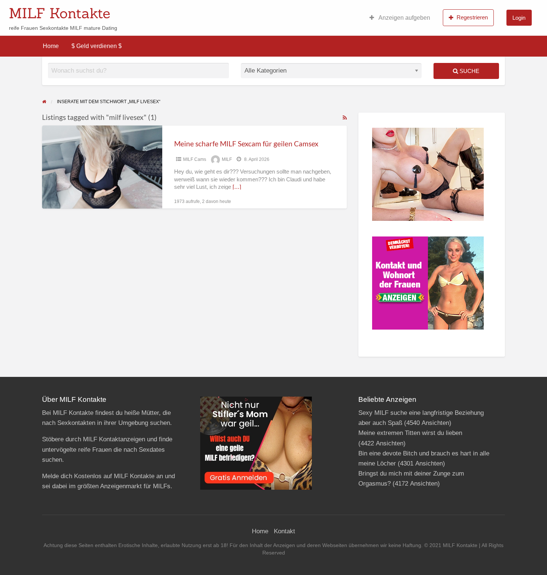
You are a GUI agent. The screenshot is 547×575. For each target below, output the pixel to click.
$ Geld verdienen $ (96, 46)
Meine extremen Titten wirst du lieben (410, 432)
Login (518, 18)
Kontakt (284, 531)
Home (51, 46)
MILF (227, 159)
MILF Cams (194, 159)
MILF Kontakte (59, 13)
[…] (237, 187)
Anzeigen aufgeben (403, 18)
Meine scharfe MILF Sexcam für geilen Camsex (246, 143)
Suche (468, 71)
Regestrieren (472, 17)
